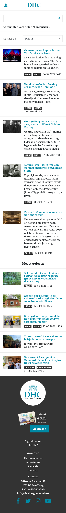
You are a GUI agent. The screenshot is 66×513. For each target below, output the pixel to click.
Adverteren (33, 462)
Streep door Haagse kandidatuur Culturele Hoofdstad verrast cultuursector (42, 319)
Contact (33, 470)
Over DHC (33, 453)
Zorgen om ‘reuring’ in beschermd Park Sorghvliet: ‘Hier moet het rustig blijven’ (43, 298)
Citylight (29, 368)
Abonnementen (33, 458)
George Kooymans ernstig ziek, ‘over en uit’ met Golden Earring (42, 124)
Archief (33, 445)
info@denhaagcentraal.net (33, 493)
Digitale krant (33, 441)
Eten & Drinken (44, 368)
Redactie (33, 466)
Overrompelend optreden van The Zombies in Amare (42, 52)
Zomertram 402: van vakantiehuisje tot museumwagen (43, 338)
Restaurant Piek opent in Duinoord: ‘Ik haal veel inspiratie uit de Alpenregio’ (43, 360)
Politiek (29, 253)
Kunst (28, 74)
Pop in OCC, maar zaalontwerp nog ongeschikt (43, 213)
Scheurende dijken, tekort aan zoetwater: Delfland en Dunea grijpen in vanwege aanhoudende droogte (41, 277)
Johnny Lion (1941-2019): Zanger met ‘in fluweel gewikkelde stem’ (43, 167)
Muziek (37, 74)
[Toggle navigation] (61, 5)
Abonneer (39, 428)
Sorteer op (9, 38)
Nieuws (38, 108)
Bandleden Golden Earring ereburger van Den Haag (40, 86)
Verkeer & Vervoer (44, 344)
